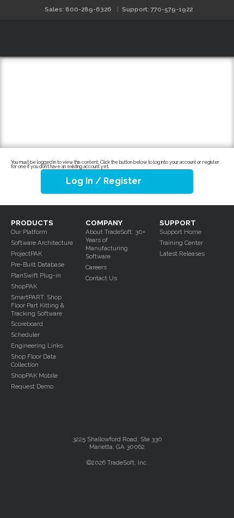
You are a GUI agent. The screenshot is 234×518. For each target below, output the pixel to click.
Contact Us (101, 278)
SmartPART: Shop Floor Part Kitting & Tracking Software (37, 305)
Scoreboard (27, 324)
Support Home (180, 232)
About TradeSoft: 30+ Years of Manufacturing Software (115, 244)
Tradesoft (64, 38)
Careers (96, 267)
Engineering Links (37, 345)
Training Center (181, 242)
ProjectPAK (26, 253)
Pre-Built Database (37, 264)
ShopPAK (24, 286)
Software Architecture (42, 242)
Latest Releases (182, 253)
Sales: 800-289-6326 (78, 9)
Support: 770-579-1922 (157, 9)
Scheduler (25, 334)
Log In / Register (103, 181)
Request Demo (32, 386)
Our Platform (29, 232)
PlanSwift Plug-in (36, 275)
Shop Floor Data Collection (33, 360)
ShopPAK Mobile (34, 375)
